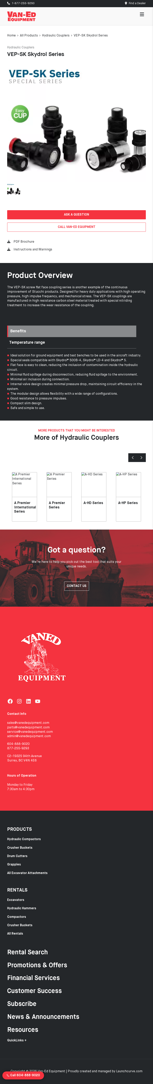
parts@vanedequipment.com (28, 727)
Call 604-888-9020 (24, 1075)
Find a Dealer (137, 3)
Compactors (16, 917)
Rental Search (27, 952)
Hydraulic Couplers (56, 35)
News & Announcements (43, 1017)
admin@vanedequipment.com (29, 736)
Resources (22, 1030)
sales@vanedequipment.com (28, 723)
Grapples (14, 864)
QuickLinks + (16, 1040)
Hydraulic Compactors (24, 839)
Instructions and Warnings (33, 249)
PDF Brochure (24, 241)
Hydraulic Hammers (21, 908)
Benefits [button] (18, 331)
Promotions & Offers (37, 965)
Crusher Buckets (19, 848)
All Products (29, 35)
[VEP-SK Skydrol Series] (76, 122)
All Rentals (15, 933)
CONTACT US (76, 586)
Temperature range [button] (27, 342)
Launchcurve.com (129, 1071)
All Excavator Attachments (27, 873)
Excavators (15, 900)
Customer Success (34, 991)
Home (11, 35)
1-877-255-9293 (22, 3)
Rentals (17, 890)
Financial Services (33, 978)
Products (19, 829)
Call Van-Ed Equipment (76, 227)
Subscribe (21, 1004)
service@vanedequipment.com (30, 732)
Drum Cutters (17, 856)
